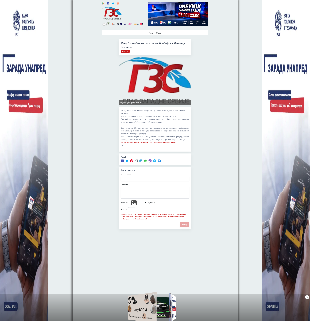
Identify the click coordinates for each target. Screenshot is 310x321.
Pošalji (184, 224)
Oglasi (158, 33)
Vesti (151, 33)
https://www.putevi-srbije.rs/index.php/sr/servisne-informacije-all (148, 142)
